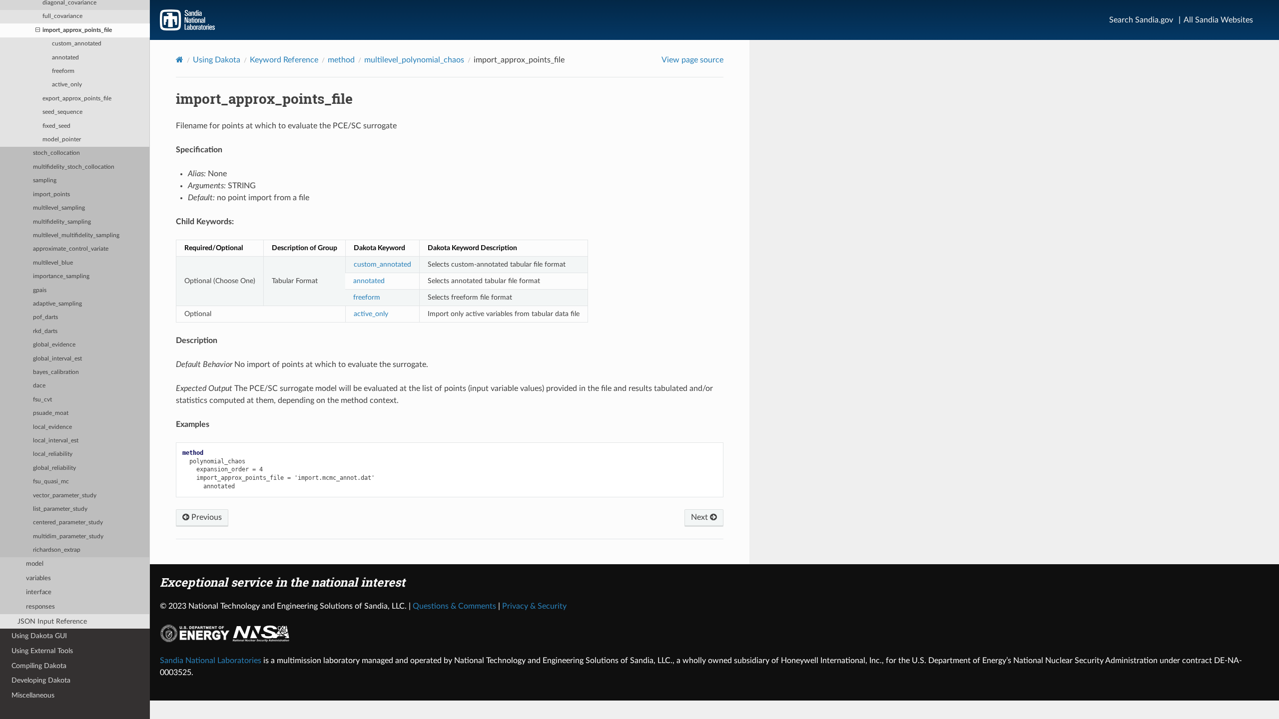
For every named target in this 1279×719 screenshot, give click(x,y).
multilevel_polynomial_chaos (414, 60)
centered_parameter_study (68, 522)
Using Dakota (216, 60)
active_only (67, 84)
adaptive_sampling (57, 304)
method (341, 60)
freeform (63, 71)
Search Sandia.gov (1141, 20)
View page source (692, 60)
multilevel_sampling (59, 208)
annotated (65, 57)
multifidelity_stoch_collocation (73, 167)
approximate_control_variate (70, 249)
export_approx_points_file (76, 98)
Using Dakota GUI (39, 636)
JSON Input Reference (52, 621)
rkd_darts (45, 331)
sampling (44, 180)
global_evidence (54, 345)
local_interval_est (55, 440)
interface (38, 592)
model (34, 564)
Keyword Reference (284, 60)
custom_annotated (76, 43)
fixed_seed (56, 126)
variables (38, 578)
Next (700, 517)
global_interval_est (57, 358)
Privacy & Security (534, 606)
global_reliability (54, 468)
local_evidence (52, 427)
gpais (39, 290)
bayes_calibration (56, 372)
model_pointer (61, 139)
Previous (205, 517)
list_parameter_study (60, 509)
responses (40, 607)
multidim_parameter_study (68, 536)
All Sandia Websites (1218, 20)
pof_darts (45, 317)
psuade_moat (50, 413)
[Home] (179, 59)
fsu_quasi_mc (51, 481)
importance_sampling (61, 276)
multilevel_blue (53, 263)
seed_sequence (62, 112)
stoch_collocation (56, 153)
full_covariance (62, 16)
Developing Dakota (40, 680)
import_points (51, 194)
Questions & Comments (454, 606)
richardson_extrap (56, 550)
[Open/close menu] (37, 30)
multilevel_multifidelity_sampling (76, 235)
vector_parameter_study (64, 495)
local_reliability (52, 454)
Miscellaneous (32, 695)
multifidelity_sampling (62, 222)
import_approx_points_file (77, 30)
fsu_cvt (42, 399)
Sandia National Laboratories (210, 661)
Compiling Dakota (38, 666)
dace (39, 385)
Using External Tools (42, 651)
